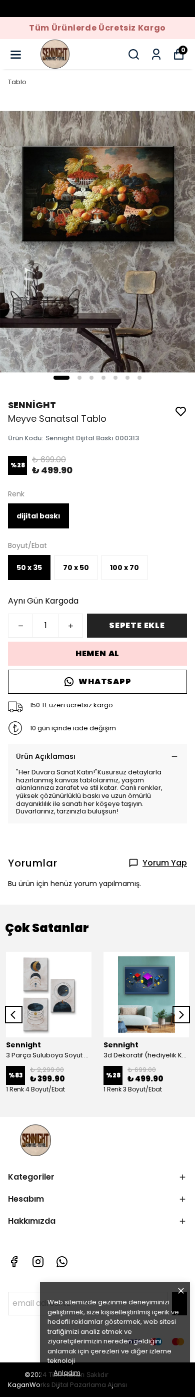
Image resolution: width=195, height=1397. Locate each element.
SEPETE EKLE (137, 625)
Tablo (17, 82)
